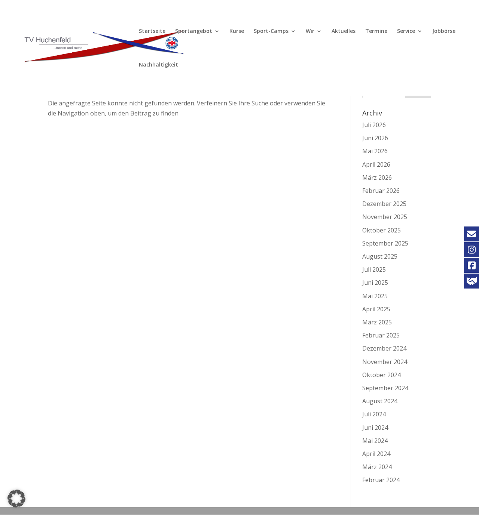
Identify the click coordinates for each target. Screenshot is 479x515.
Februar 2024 (381, 480)
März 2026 (377, 177)
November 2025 (384, 217)
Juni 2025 (375, 282)
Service (406, 31)
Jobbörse (443, 31)
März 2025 (377, 322)
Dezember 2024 (384, 348)
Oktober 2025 (381, 230)
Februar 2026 (381, 190)
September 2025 (385, 243)
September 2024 (385, 388)
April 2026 (376, 164)
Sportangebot (193, 31)
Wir (310, 31)
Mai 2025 (375, 296)
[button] (16, 498)
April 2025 (376, 309)
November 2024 (384, 362)
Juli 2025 (374, 269)
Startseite (152, 31)
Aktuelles (344, 31)
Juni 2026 (375, 138)
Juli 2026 (374, 125)
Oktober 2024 (381, 375)
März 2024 (377, 467)
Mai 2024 (375, 441)
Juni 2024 (375, 427)
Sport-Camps (271, 31)
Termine (376, 31)
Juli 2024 (374, 414)
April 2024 (376, 454)
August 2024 (379, 401)
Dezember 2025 (384, 204)
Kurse (236, 31)
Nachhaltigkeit (158, 65)
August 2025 (379, 256)
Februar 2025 (381, 335)
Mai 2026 (375, 151)
